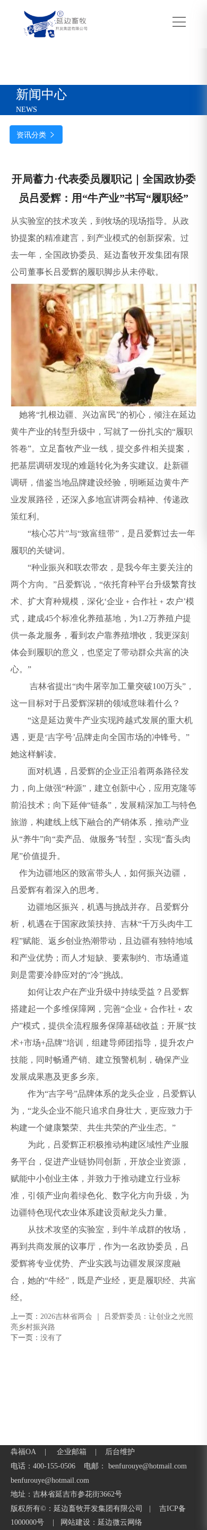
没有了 (51, 1338)
